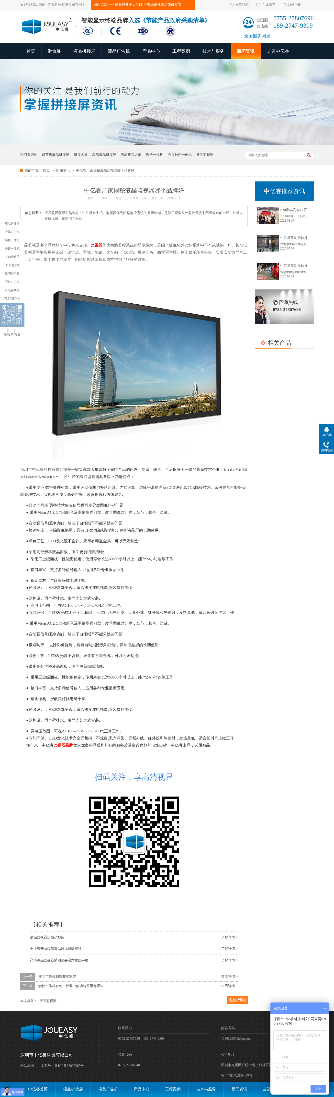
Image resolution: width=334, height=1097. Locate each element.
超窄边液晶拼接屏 (55, 154)
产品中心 (151, 51)
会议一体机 (12, 248)
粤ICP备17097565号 (69, 1066)
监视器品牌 (63, 745)
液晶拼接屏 (84, 51)
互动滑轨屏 (12, 257)
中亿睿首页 (38, 1089)
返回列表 (237, 999)
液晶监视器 (204, 154)
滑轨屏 (54, 51)
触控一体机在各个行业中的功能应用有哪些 (70, 986)
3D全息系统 (12, 265)
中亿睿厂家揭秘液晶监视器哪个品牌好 (105, 170)
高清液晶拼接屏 (104, 154)
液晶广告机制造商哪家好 (57, 976)
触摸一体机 (12, 240)
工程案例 (181, 51)
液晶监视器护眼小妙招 (47, 937)
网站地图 (294, 5)
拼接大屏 (81, 154)
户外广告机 (12, 282)
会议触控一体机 (180, 154)
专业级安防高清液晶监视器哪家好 (55, 949)
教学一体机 (154, 154)
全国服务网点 (257, 36)
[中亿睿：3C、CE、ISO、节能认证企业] (130, 36)
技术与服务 (213, 51)
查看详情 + (229, 976)
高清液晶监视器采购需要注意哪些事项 (59, 960)
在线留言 (269, 5)
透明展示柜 (12, 273)
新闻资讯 (246, 51)
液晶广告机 (119, 51)
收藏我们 (242, 5)
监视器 (96, 245)
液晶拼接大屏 (131, 154)
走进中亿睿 (278, 51)
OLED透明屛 (12, 298)
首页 (30, 51)
